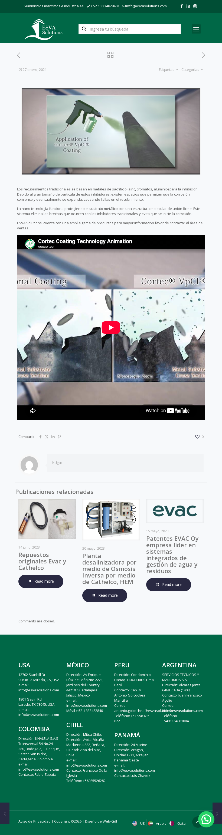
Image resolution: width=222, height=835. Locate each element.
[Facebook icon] (181, 6)
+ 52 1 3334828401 (104, 6)
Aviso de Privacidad (34, 821)
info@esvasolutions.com (146, 6)
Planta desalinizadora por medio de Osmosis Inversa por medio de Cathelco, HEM (109, 569)
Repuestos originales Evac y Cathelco (42, 561)
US (142, 823)
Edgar (57, 462)
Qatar (182, 823)
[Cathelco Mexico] (44, 29)
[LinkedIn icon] (188, 6)
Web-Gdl (110, 821)
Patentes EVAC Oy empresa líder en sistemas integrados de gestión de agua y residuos (172, 554)
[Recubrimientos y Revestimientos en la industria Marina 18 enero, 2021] (4, 813)
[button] (206, 819)
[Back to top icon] (198, 822)
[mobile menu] (196, 29)
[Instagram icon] (195, 6)
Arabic (160, 823)
